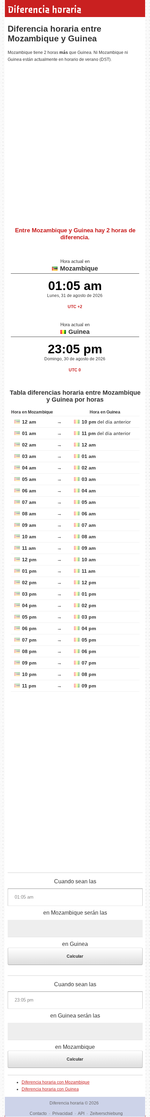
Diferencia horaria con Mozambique (56, 1082)
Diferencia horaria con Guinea (50, 1089)
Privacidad (62, 1113)
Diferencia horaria (44, 9)
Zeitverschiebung (106, 1113)
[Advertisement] (75, 142)
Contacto (38, 1113)
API (81, 1113)
